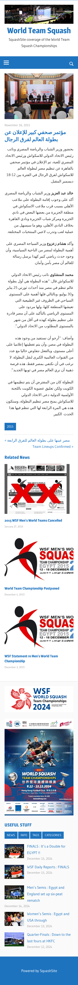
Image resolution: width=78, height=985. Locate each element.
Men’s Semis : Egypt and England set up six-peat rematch (45, 894)
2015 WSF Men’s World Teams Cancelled (33, 520)
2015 (10, 426)
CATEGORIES (53, 835)
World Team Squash (39, 30)
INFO (24, 835)
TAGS (35, 835)
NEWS (11, 835)
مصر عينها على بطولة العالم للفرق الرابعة (38, 440)
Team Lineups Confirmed (51, 446)
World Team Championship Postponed (32, 588)
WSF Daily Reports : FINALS (48, 867)
